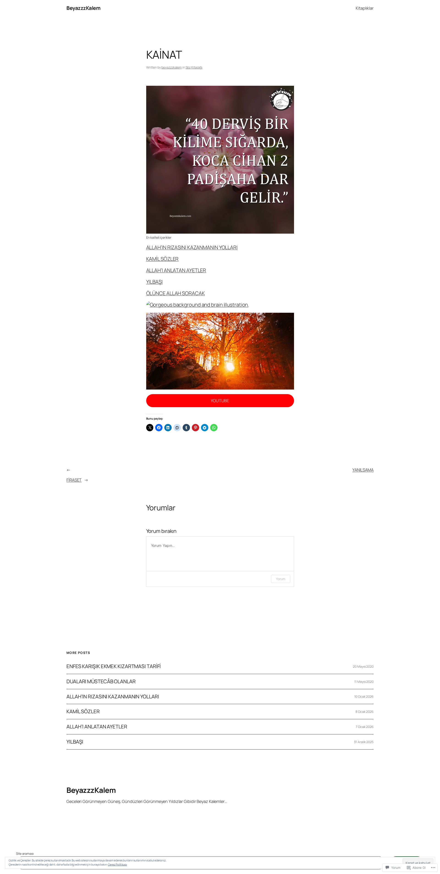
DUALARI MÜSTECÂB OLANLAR (101, 681)
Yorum (280, 579)
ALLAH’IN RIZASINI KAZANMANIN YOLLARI (192, 247)
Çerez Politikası (117, 864)
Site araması (25, 853)
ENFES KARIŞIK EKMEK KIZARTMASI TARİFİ (113, 666)
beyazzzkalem (171, 67)
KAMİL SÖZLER (162, 258)
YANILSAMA (363, 470)
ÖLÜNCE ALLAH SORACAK (175, 293)
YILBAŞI (154, 281)
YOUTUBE (220, 400)
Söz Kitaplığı (194, 67)
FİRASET (74, 480)
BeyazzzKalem (83, 8)
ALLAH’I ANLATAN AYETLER (176, 270)
